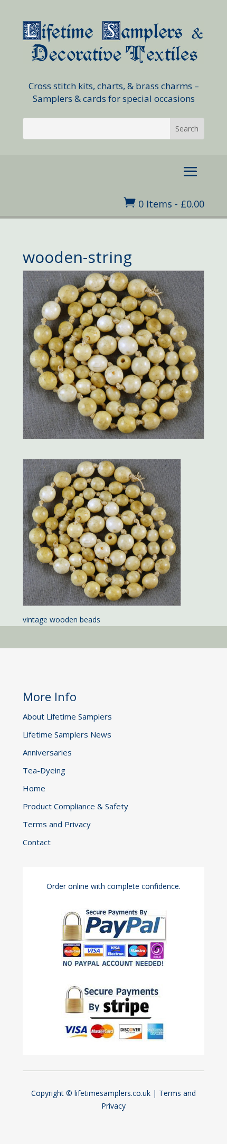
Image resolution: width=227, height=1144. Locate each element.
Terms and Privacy (57, 824)
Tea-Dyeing (44, 770)
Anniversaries (47, 752)
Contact (37, 842)
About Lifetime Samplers (67, 716)
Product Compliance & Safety (75, 806)
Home (34, 788)
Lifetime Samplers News (67, 734)
